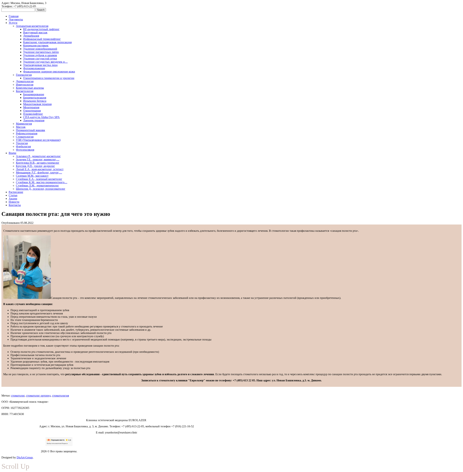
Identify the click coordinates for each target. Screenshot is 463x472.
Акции (13, 198)
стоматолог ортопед (38, 395)
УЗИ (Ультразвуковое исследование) (38, 139)
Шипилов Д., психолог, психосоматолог (40, 188)
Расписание (16, 192)
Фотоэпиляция (25, 149)
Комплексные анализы (30, 87)
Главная (13, 16)
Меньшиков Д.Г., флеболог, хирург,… (39, 172)
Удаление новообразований (40, 48)
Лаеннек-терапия (33, 120)
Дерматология (24, 81)
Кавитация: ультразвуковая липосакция (47, 42)
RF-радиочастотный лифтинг (41, 29)
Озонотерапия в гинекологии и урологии (48, 78)
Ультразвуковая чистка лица (40, 65)
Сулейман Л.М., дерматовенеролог (37, 185)
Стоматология (24, 136)
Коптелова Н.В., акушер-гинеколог (37, 162)
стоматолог (18, 395)
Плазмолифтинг (33, 113)
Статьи (13, 195)
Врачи (12, 152)
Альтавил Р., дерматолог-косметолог (38, 156)
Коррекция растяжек (35, 45)
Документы (16, 19)
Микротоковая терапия (37, 104)
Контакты (15, 205)
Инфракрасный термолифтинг (42, 39)
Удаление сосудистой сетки (40, 58)
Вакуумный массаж (35, 32)
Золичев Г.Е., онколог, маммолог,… (37, 159)
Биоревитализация (34, 97)
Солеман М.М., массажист (32, 175)
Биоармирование (33, 94)
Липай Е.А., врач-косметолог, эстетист (39, 169)
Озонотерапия (32, 110)
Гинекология (24, 74)
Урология (22, 143)
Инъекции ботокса (34, 100)
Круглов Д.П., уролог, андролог (35, 166)
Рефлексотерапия (26, 133)
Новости (14, 201)
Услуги (13, 22)
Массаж (21, 126)
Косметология (24, 91)
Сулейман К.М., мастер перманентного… (41, 182)
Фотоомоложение (34, 68)
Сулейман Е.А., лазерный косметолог (39, 179)
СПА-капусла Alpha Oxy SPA (41, 117)
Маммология (24, 123)
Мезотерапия (31, 107)
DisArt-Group (25, 457)
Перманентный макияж (30, 130)
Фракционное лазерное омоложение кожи (49, 71)
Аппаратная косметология (32, 25)
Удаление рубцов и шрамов (40, 55)
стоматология (60, 395)
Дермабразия (31, 35)
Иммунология (24, 84)
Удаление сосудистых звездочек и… (45, 61)
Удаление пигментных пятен (41, 52)
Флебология (23, 146)
